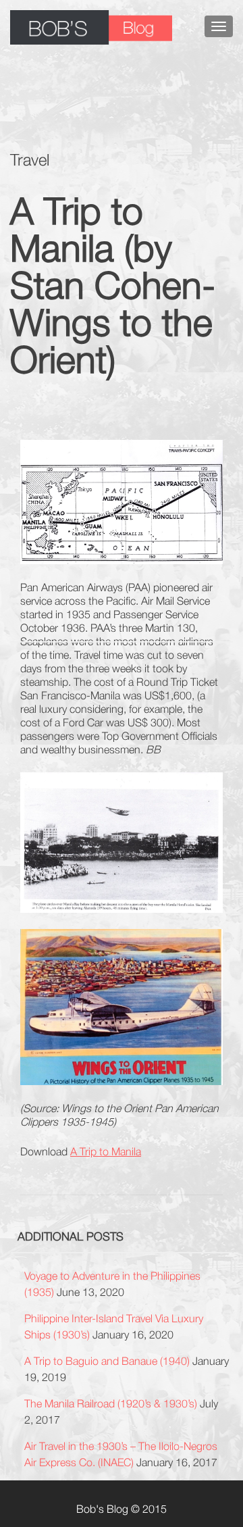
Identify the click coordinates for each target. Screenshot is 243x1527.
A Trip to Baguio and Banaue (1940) (107, 1361)
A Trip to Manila (105, 1151)
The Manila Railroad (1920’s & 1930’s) (110, 1403)
